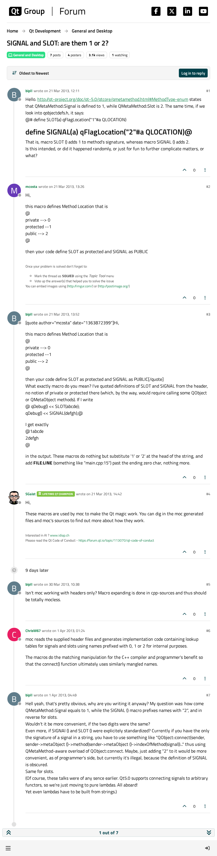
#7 (208, 695)
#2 (208, 186)
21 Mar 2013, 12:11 (64, 91)
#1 (208, 91)
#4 (208, 494)
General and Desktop (28, 55)
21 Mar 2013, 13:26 (69, 186)
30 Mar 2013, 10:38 (64, 584)
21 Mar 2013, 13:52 (64, 314)
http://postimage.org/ (114, 286)
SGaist (30, 494)
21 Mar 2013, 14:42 (106, 494)
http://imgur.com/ (80, 286)
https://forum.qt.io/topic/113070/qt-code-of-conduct (116, 540)
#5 (208, 584)
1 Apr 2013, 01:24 (71, 630)
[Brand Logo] (47, 11)
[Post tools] (205, 170)
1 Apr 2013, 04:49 (63, 695)
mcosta (31, 186)
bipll (28, 91)
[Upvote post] (184, 170)
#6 (208, 630)
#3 (208, 314)
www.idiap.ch (59, 535)
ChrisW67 (33, 630)
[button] (8, 848)
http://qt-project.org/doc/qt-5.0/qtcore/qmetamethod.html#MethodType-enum (112, 99)
